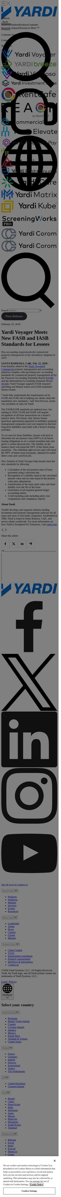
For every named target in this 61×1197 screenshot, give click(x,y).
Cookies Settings (29, 1191)
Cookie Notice (36, 1184)
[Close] (54, 1160)
